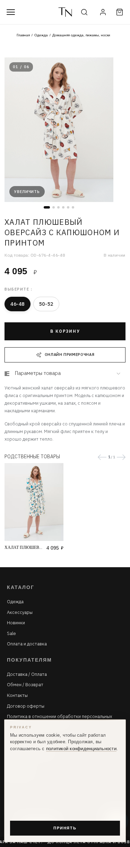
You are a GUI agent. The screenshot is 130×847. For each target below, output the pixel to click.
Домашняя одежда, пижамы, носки (81, 35)
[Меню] (11, 12)
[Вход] (103, 12)
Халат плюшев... (23, 547)
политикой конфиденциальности (81, 748)
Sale (11, 633)
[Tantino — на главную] (65, 12)
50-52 (46, 304)
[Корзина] (119, 12)
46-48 (17, 304)
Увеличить (27, 191)
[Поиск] (84, 12)
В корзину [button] (65, 331)
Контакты (17, 695)
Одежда (41, 35)
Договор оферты (25, 706)
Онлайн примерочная (70, 354)
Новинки (16, 623)
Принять (65, 828)
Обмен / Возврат (25, 685)
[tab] (65, 373)
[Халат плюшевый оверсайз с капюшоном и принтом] (34, 502)
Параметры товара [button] (38, 373)
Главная (23, 35)
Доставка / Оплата (27, 674)
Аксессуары (20, 612)
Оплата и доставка (27, 644)
